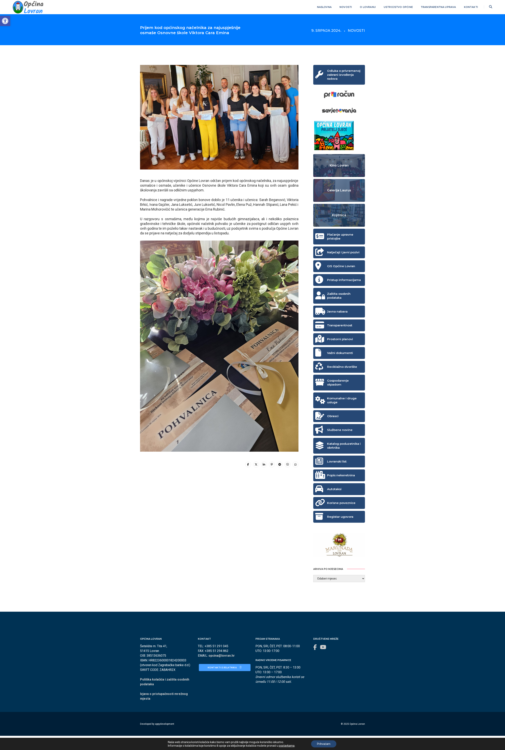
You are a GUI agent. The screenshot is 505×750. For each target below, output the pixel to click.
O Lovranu (368, 7)
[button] (5, 21)
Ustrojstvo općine (398, 7)
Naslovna (324, 7)
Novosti (345, 7)
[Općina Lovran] (28, 7)
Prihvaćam (323, 743)
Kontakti (471, 7)
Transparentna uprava (438, 7)
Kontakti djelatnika (223, 667)
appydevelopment (164, 724)
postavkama (287, 745)
